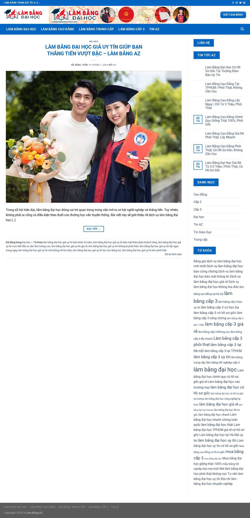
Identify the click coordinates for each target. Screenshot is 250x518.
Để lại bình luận (173, 254)
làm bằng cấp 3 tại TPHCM (223, 351)
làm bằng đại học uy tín (217, 440)
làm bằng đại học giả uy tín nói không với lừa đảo (45, 250)
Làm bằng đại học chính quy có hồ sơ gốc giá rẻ (219, 376)
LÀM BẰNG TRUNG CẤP (96, 29)
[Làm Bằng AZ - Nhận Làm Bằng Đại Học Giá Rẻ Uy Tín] (23, 15)
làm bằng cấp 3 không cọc (214, 331)
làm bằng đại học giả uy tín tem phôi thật (144, 250)
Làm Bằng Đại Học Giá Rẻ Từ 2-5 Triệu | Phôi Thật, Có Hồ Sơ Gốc (224, 166)
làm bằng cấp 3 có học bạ (220, 307)
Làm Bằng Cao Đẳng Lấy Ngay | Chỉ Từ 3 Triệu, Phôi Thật (223, 104)
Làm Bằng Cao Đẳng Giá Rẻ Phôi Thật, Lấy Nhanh (224, 135)
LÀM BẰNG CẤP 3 (131, 29)
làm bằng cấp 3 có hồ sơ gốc (215, 313)
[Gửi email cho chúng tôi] (244, 3)
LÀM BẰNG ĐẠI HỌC (21, 29)
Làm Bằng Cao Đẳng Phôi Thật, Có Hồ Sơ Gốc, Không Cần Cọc (224, 149)
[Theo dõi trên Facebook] (233, 3)
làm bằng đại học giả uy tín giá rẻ (69, 246)
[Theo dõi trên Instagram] (237, 3)
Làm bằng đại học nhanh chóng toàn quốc (216, 419)
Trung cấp (200, 239)
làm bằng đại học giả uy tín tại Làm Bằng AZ (97, 250)
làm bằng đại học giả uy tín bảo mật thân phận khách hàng (125, 242)
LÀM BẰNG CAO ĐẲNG (57, 29)
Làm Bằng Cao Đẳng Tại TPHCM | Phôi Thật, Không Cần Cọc (223, 87)
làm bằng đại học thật (217, 425)
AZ (114, 65)
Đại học (93, 41)
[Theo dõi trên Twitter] (240, 3)
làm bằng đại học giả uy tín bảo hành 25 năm (67, 242)
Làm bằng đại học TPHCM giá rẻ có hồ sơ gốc (219, 430)
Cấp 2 (198, 202)
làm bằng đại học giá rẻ (218, 404)
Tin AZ (154, 29)
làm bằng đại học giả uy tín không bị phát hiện (113, 246)
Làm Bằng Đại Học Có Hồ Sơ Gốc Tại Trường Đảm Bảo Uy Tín (222, 71)
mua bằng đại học (213, 458)
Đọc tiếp (94, 229)
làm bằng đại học (215, 369)
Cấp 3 (198, 209)
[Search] (242, 29)
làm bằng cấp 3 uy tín (212, 357)
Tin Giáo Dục (203, 232)
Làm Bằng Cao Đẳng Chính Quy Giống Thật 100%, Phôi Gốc (224, 120)
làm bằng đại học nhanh (213, 414)
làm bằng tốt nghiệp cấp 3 (223, 362)
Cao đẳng (200, 194)
